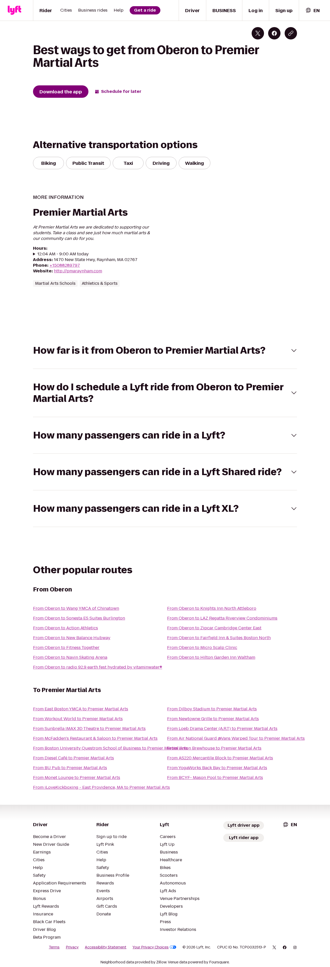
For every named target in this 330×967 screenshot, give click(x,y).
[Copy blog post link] (291, 33)
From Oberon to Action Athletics (65, 628)
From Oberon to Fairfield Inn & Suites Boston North (219, 638)
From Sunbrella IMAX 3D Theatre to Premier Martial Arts (89, 729)
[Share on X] (258, 33)
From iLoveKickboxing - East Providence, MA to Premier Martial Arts (101, 787)
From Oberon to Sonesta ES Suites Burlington (79, 618)
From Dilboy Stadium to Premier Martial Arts (212, 709)
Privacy (72, 947)
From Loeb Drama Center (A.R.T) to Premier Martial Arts (222, 729)
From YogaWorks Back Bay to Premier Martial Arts (217, 768)
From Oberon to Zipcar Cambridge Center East (214, 628)
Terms (54, 947)
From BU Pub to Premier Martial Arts (70, 768)
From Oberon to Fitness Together (66, 648)
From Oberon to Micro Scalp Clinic (202, 648)
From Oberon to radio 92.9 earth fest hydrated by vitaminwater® (97, 667)
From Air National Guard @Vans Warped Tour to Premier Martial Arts (236, 738)
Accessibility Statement (105, 947)
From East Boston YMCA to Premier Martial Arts (80, 709)
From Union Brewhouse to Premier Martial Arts (214, 748)
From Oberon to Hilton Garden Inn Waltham (211, 657)
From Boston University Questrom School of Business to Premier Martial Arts (110, 748)
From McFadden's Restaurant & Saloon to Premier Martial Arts (95, 738)
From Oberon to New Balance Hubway (71, 638)
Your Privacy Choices (151, 947)
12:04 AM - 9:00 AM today (63, 254)
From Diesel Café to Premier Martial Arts (73, 758)
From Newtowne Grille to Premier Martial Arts (213, 719)
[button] (165, 350)
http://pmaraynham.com (78, 271)
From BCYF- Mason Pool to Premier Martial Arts (215, 778)
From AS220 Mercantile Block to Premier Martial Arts (220, 758)
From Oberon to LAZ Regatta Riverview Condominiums (222, 618)
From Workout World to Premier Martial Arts (78, 719)
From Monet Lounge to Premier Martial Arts (76, 778)
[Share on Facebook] (274, 33)
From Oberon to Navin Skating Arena (70, 657)
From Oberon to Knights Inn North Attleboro (211, 608)
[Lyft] (14, 10)
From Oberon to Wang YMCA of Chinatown (76, 608)
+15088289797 (65, 265)
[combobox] (312, 10)
